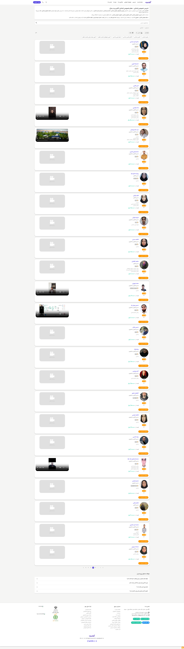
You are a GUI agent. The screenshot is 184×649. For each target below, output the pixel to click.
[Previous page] (103, 568)
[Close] (136, 32)
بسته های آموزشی (87, 628)
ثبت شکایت (117, 629)
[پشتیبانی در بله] (182, 648)
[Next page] (83, 568)
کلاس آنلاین (88, 613)
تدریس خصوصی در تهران (85, 617)
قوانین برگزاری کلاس (116, 620)
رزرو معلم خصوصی (87, 611)
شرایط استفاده (117, 619)
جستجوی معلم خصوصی (115, 624)
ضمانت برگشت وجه (116, 622)
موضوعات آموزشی (127, 2)
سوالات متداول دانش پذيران (114, 626)
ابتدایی (141, 28)
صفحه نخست (140, 2)
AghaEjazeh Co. (100, 638)
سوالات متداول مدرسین (115, 628)
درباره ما (114, 2)
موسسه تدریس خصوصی (86, 620)
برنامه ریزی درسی (87, 624)
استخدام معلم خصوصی (86, 622)
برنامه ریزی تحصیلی (87, 615)
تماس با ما (110, 2)
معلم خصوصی (88, 609)
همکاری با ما (120, 2)
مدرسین (134, 2)
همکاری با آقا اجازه (116, 617)
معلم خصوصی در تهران (86, 619)
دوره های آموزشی (87, 626)
